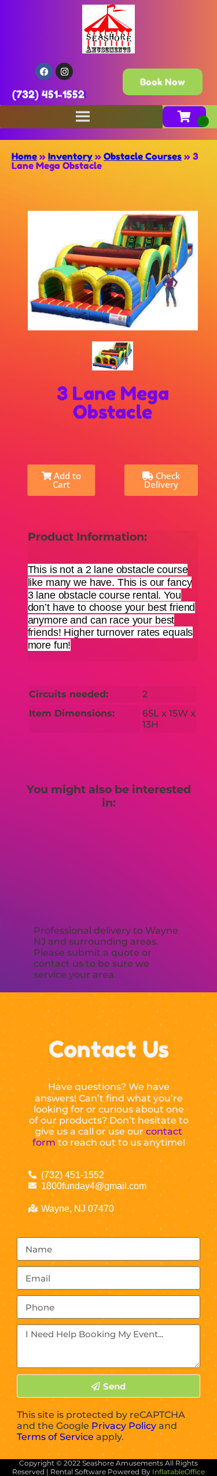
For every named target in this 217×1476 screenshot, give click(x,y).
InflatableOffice (178, 1471)
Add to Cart (66, 480)
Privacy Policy (123, 1425)
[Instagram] (64, 71)
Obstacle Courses (143, 156)
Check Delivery (162, 480)
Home (24, 156)
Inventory (70, 156)
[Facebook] (44, 71)
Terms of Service (55, 1436)
